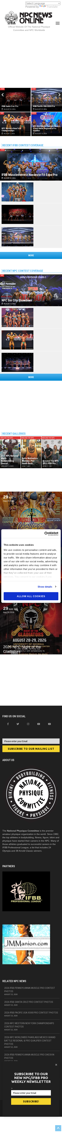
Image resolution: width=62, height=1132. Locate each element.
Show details (45, 586)
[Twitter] (18, 724)
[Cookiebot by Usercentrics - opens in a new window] (44, 534)
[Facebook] (8, 724)
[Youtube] (49, 724)
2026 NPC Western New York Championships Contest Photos (29, 1025)
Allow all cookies (31, 596)
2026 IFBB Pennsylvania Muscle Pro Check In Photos (29, 1056)
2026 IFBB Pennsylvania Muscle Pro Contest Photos (29, 990)
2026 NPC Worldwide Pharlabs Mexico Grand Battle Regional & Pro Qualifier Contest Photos (29, 1040)
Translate (52, 6)
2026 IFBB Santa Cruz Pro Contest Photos (28, 1002)
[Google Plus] (38, 724)
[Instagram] (28, 724)
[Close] (56, 1065)
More (31, 255)
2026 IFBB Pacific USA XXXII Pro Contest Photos (31, 1012)
